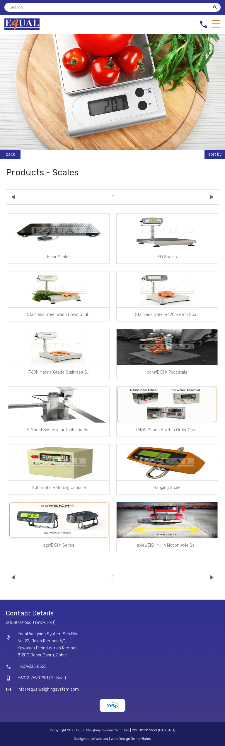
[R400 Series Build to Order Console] (167, 405)
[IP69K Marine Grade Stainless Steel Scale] (58, 347)
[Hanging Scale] (167, 462)
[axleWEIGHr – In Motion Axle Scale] (167, 520)
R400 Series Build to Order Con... (167, 429)
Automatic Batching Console (59, 487)
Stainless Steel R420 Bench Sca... (167, 314)
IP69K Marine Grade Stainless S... (59, 372)
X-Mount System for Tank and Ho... (58, 429)
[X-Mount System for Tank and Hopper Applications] (58, 405)
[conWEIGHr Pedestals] (167, 347)
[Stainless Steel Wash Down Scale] (58, 289)
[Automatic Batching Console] (58, 462)
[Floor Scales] (58, 232)
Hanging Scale (167, 487)
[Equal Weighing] (22, 28)
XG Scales (167, 256)
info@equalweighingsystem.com (48, 689)
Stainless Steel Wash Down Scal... (59, 314)
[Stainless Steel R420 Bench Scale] (167, 289)
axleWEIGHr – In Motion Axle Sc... (167, 545)
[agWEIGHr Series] (58, 520)
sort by (214, 154)
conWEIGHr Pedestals (167, 372)
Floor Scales (59, 256)
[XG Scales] (167, 232)
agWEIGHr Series (58, 545)
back (10, 154)
